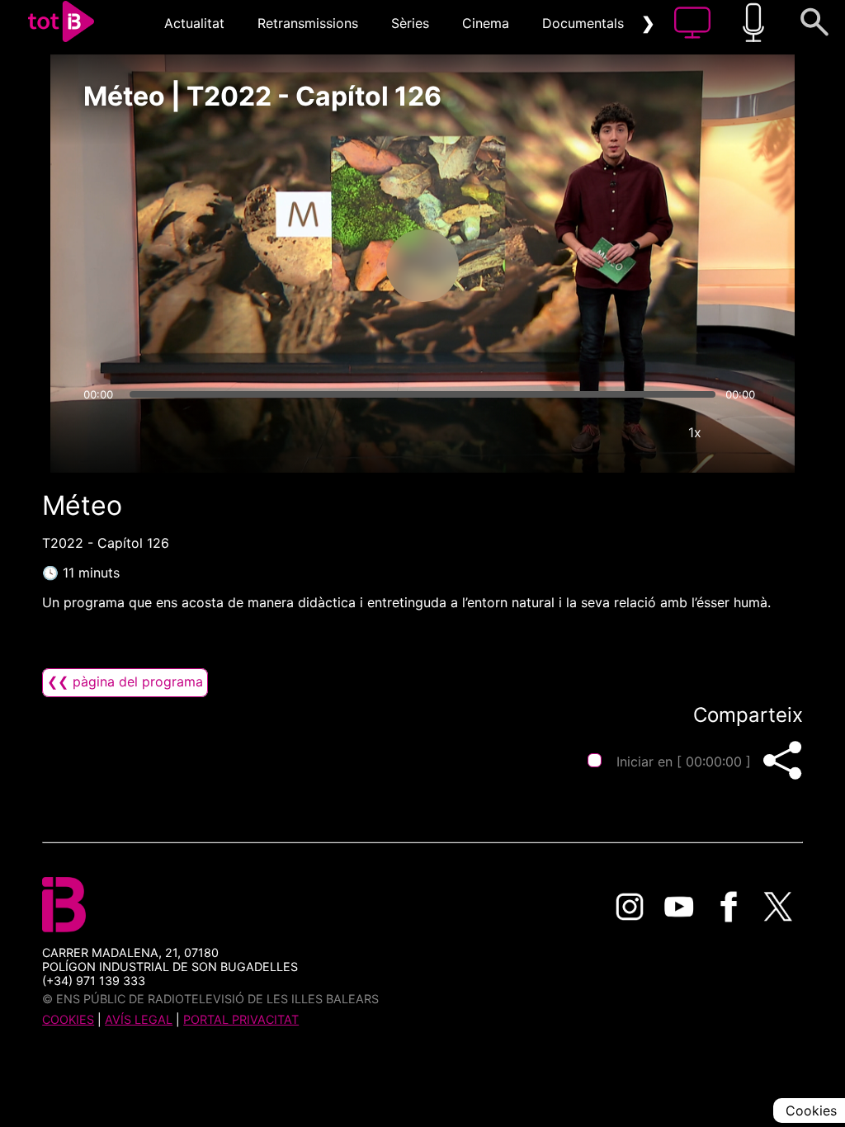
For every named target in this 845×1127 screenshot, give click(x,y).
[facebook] (728, 906)
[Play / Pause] (422, 265)
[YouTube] (679, 906)
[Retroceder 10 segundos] (336, 265)
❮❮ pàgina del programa (125, 681)
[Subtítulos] (595, 432)
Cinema (485, 23)
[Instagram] (629, 906)
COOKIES (68, 1019)
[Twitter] (778, 906)
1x (694, 432)
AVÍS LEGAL (138, 1019)
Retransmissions (307, 23)
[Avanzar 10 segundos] (509, 265)
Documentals (583, 23)
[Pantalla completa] (744, 432)
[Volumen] (100, 432)
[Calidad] (645, 432)
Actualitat (194, 23)
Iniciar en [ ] (683, 761)
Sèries (410, 23)
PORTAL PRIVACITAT (241, 1019)
